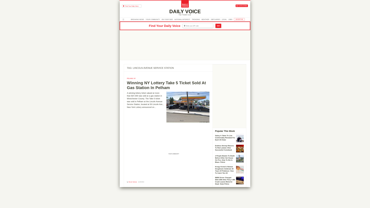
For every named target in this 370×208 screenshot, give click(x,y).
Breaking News (137, 19)
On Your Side (167, 19)
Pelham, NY (131, 78)
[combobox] (131, 6)
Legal (224, 19)
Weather (205, 19)
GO (218, 26)
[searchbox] (133, 6)
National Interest (182, 19)
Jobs (230, 19)
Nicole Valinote (133, 182)
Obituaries (215, 19)
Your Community (153, 19)
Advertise (239, 19)
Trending (196, 19)
